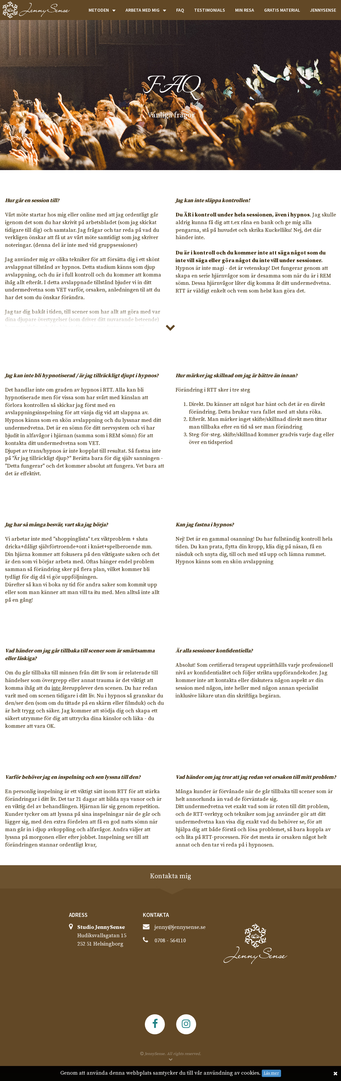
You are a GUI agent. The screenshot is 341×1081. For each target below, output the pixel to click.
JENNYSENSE (323, 10)
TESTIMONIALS (209, 10)
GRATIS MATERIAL (282, 10)
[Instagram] (186, 1024)
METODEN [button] (99, 10)
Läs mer (271, 1073)
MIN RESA (244, 10)
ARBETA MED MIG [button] (143, 10)
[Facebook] (155, 1024)
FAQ (180, 10)
